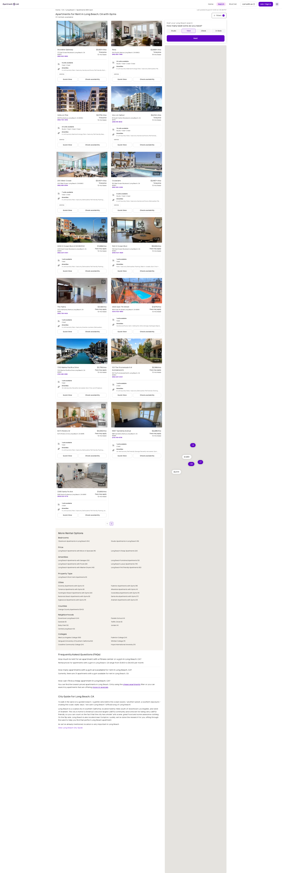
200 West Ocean (64, 181)
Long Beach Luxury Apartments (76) (124, 564)
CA (63, 10)
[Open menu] (277, 4)
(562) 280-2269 (117, 187)
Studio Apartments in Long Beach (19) (125, 541)
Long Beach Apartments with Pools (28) (72, 564)
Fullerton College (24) (119, 637)
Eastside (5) (62, 622)
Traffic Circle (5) (116, 622)
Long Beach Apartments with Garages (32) (73, 560)
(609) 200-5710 (62, 496)
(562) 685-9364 (62, 185)
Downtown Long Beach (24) (68, 618)
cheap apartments (131, 684)
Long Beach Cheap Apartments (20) (124, 551)
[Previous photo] (58, 33)
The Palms (61, 307)
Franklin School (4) (118, 618)
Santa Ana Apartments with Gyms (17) (125, 596)
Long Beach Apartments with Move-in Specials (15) (77, 551)
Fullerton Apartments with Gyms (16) (124, 586)
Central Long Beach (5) (66, 629)
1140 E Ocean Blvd (119, 246)
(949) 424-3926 (117, 252)
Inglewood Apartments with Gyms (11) (72, 600)
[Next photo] (105, 33)
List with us (249, 4)
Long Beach (70, 10)
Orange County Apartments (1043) (71, 609)
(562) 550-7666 (117, 54)
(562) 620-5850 (62, 56)
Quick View (67, 79)
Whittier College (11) (118, 641)
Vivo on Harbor (118, 115)
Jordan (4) (115, 625)
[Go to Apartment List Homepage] (11, 4)
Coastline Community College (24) (71, 644)
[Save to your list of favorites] (103, 25)
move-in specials (100, 687)
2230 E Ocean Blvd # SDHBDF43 (71, 246)
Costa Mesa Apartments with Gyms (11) (125, 593)
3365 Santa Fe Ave (65, 492)
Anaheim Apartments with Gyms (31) (124, 600)
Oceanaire (116, 181)
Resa (114, 50)
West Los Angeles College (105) (69, 637)
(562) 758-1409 (62, 313)
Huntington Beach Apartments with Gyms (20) (75, 593)
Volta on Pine (62, 115)
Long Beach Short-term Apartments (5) (72, 577)
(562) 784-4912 (62, 120)
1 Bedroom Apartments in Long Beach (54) (74, 541)
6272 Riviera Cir (63, 431)
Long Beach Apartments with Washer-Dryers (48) (76, 567)
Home (58, 10)
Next (196, 38)
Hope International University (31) (123, 644)
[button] (176, 472)
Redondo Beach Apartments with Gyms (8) (74, 596)
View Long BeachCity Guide (70, 728)
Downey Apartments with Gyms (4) (71, 586)
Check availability (92, 79)
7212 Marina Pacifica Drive (68, 367)
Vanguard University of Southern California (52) (75, 641)
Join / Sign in (265, 4)
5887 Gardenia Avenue (121, 431)
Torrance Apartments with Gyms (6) (71, 589)
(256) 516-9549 (117, 122)
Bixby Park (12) (63, 625)
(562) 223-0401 (62, 252)
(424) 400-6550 (117, 311)
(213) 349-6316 (117, 437)
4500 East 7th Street (120, 307)
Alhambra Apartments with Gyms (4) (124, 589)
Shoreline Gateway (65, 50)
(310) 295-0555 (62, 374)
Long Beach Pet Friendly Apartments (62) (126, 567)
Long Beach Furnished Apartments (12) (125, 560)
